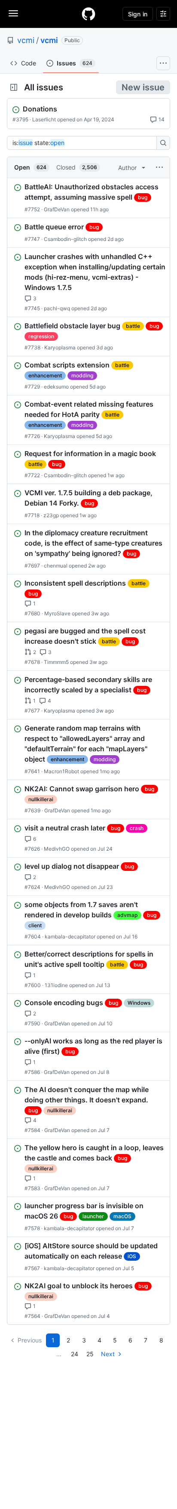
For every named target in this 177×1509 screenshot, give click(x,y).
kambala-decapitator (70, 936)
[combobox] (84, 142)
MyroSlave (57, 613)
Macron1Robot (61, 771)
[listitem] (88, 198)
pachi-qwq (57, 308)
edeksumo (56, 386)
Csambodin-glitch (65, 239)
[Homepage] (88, 14)
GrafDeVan (57, 209)
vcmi (25, 40)
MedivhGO (57, 849)
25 (90, 1354)
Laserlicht (44, 119)
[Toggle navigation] (13, 13)
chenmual (55, 565)
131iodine (56, 985)
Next (108, 1354)
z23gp (51, 515)
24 (74, 1354)
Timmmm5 (56, 662)
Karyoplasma (60, 347)
